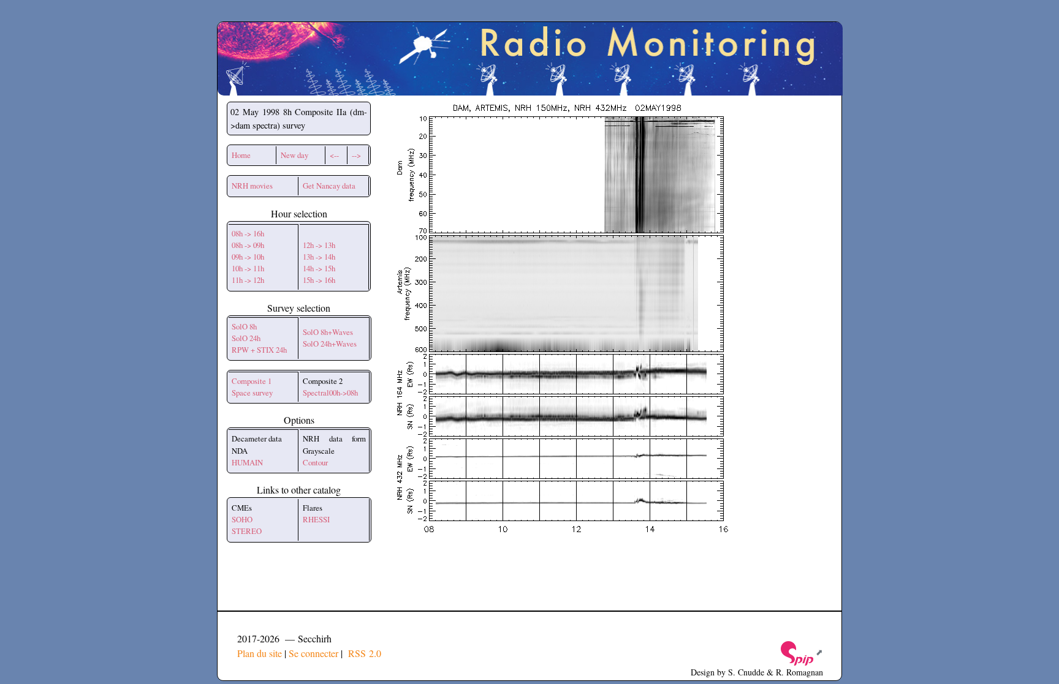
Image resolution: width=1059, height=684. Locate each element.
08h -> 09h (248, 244)
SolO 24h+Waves (330, 343)
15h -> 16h (319, 279)
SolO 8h (244, 326)
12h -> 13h (319, 244)
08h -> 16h (248, 233)
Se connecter (313, 653)
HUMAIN (247, 462)
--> (356, 154)
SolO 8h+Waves (328, 331)
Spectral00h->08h (330, 392)
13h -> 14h (319, 256)
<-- (334, 154)
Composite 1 (251, 380)
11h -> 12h (248, 279)
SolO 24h (246, 338)
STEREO (247, 530)
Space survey (252, 392)
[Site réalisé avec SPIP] (801, 652)
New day (294, 154)
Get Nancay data (329, 185)
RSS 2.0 (363, 653)
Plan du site (259, 653)
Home (241, 154)
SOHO (242, 519)
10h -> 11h (248, 268)
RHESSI (316, 519)
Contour (315, 462)
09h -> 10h (248, 256)
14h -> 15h (319, 268)
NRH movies (252, 185)
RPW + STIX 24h (259, 349)
